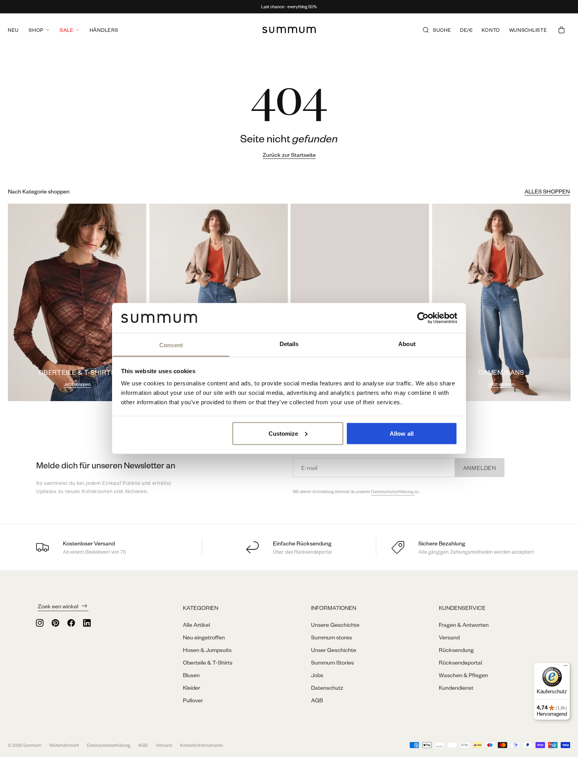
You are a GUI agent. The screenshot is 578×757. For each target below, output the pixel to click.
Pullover (193, 700)
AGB (317, 700)
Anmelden (479, 467)
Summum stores (331, 637)
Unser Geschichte (333, 649)
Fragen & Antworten (464, 624)
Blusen (191, 674)
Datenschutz (327, 687)
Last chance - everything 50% (289, 6)
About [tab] (407, 344)
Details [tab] (289, 344)
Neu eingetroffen (204, 637)
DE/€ (466, 30)
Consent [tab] (171, 345)
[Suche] (426, 30)
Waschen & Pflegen (463, 674)
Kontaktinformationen (201, 745)
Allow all (402, 433)
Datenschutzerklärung (392, 491)
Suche (442, 30)
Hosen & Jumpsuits (207, 649)
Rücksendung (456, 649)
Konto (491, 30)
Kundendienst (456, 687)
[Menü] (565, 667)
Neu (13, 30)
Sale (67, 30)
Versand (449, 637)
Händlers (104, 30)
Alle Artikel (196, 624)
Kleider (191, 687)
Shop (36, 30)
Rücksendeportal (460, 662)
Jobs (317, 674)
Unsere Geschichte (335, 624)
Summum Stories (332, 662)
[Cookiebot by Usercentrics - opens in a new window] (422, 318)
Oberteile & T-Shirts (207, 662)
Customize (283, 433)
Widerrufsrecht (64, 745)
